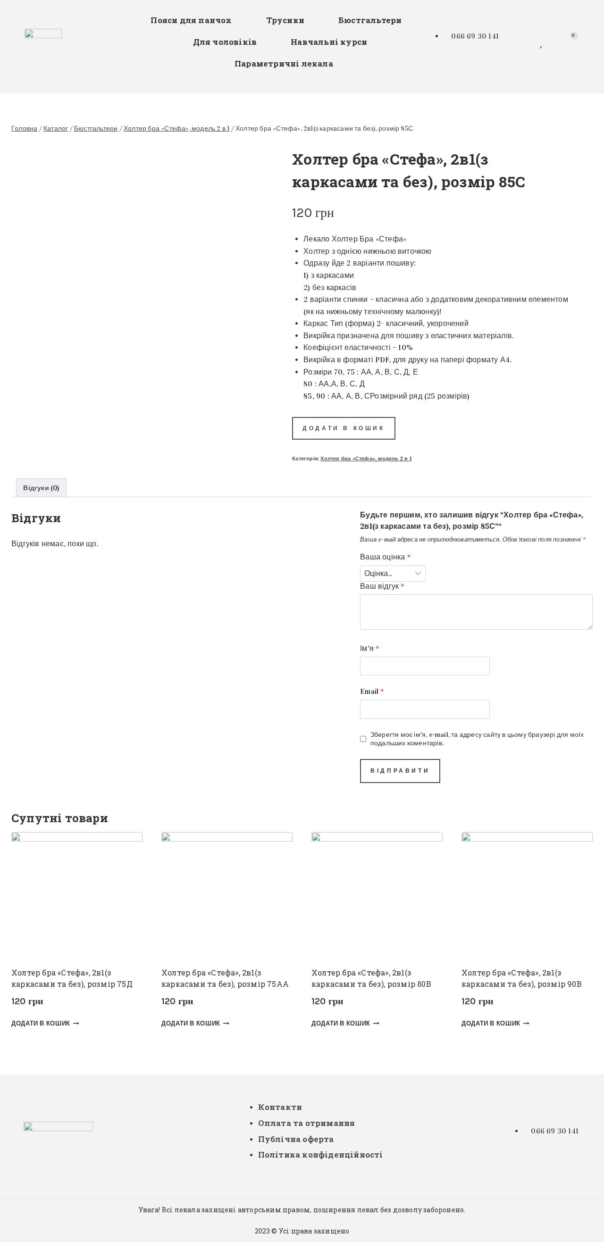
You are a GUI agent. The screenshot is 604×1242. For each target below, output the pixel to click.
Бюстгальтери (370, 20)
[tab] (41, 487)
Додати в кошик (343, 428)
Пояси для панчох (191, 20)
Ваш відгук (382, 586)
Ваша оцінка (385, 556)
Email (372, 691)
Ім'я (369, 648)
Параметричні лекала (284, 63)
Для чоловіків (225, 41)
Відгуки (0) (41, 487)
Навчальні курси (329, 41)
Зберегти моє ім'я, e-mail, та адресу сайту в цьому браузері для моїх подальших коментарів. (477, 739)
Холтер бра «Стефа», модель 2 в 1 (365, 458)
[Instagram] (517, 40)
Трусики (285, 20)
